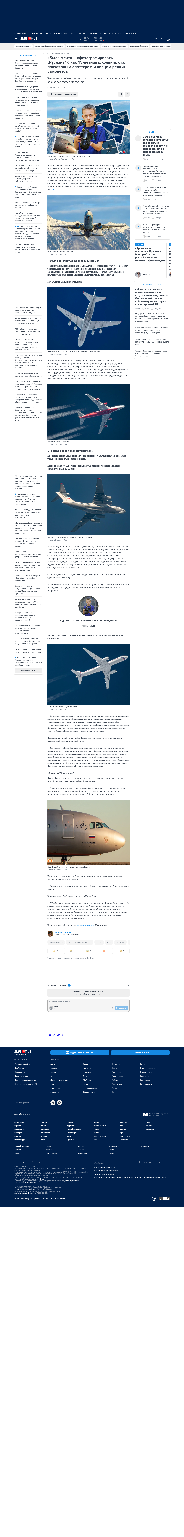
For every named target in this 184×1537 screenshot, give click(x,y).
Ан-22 (109, 942)
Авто (52, 1064)
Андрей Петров (63, 932)
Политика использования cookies (106, 1171)
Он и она (116, 1064)
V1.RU (53, 189)
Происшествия (118, 1076)
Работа (115, 1080)
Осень (114, 1068)
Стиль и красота (147, 1068)
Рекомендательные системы (104, 1174)
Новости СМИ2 (55, 1035)
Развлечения (117, 1084)
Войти (56, 1009)
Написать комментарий (65, 94)
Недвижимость (21, 33)
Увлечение (120, 942)
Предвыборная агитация (25, 1080)
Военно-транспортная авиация (79, 942)
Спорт (142, 1064)
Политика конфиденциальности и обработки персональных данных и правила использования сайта (130, 1178)
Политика (116, 1072)
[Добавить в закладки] (120, 94)
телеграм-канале (85, 925)
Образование (89, 1092)
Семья (114, 1092)
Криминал (87, 1068)
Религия (115, 1088)
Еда (52, 1084)
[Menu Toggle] (16, 39)
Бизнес (53, 1068)
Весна (53, 1072)
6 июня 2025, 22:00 (54, 88)
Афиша (72, 33)
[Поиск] (156, 39)
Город (53, 1076)
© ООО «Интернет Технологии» (54, 1199)
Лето (85, 1076)
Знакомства (36, 33)
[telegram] (52, 1102)
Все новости (28, 55)
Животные (55, 1088)
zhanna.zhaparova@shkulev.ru (24, 1189)
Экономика (145, 1080)
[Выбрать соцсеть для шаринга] (127, 94)
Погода (47, 33)
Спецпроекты (146, 1084)
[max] (59, 1102)
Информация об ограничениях (105, 1167)
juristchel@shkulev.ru (72, 1181)
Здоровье (54, 1092)
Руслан (99, 942)
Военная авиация (56, 942)
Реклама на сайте (22, 1064)
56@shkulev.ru (41, 1179)
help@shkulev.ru (30, 1182)
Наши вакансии (21, 1076)
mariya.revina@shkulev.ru (23, 1193)
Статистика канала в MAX (25, 1084)
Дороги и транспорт (59, 1080)
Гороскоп (82, 33)
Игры (120, 33)
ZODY (114, 33)
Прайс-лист (19, 1068)
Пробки (106, 33)
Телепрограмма (60, 33)
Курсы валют (95, 33)
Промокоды (130, 33)
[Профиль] (168, 39)
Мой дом (87, 1080)
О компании (19, 1072)
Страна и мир (146, 1072)
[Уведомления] (162, 39)
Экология (144, 1076)
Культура (87, 1072)
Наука (85, 1084)
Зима (85, 1064)
